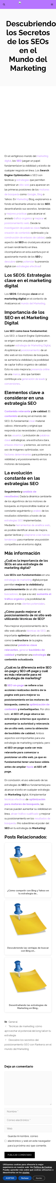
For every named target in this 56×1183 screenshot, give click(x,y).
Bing (39, 194)
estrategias (22, 179)
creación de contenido (17, 232)
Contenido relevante (17, 411)
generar (23, 649)
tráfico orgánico (23, 218)
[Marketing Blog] (29, 4)
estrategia (39, 654)
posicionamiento (30, 350)
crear (32, 420)
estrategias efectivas (28, 266)
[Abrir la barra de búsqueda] (4, 4)
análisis (37, 510)
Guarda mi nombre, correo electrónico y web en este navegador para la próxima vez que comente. (29, 1141)
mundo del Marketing (33, 303)
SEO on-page (15, 685)
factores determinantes (17, 454)
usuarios (17, 435)
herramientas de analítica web (33, 525)
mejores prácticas (16, 213)
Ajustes (39, 1178)
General (13, 1021)
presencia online (40, 369)
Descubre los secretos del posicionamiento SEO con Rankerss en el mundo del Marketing (27, 1044)
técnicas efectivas (14, 799)
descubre (9, 261)
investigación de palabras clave (22, 227)
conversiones (12, 383)
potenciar (28, 261)
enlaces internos (13, 444)
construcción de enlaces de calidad (24, 237)
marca (16, 374)
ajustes (25, 1172)
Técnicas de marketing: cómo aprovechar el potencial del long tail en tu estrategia (27, 1031)
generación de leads (33, 378)
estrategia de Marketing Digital (32, 345)
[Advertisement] (28, 124)
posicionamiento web (16, 223)
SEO (19, 160)
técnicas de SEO (36, 630)
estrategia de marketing (18, 579)
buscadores (11, 594)
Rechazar (25, 1178)
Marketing (22, 199)
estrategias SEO (13, 520)
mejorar (39, 218)
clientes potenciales (33, 603)
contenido (10, 416)
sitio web (24, 184)
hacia (30, 766)
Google (31, 194)
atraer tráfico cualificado (25, 813)
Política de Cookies (43, 1167)
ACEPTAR (10, 1178)
